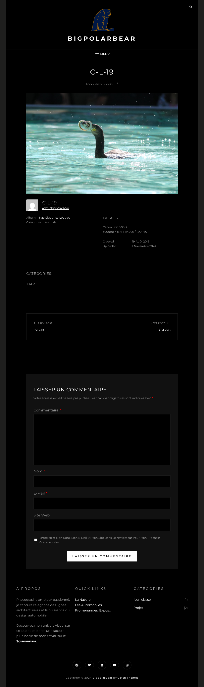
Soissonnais (26, 641)
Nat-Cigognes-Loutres (54, 217)
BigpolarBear (102, 38)
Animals (50, 222)
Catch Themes (128, 677)
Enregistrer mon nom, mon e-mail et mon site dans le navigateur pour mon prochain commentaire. (99, 540)
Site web (41, 515)
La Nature (83, 600)
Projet (138, 608)
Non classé (142, 600)
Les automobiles (88, 605)
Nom (39, 471)
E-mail (40, 493)
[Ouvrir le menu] (102, 53)
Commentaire (47, 410)
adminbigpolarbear (55, 208)
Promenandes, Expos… (93, 610)
